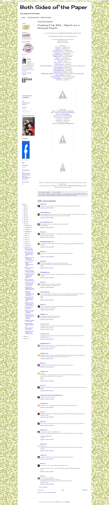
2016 (25, 214)
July (26, 235)
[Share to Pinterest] (60, 192)
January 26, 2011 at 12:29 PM (47, 237)
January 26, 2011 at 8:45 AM (46, 217)
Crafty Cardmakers (60, 75)
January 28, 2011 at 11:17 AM (47, 367)
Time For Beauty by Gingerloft (65, 111)
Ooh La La (59, 80)
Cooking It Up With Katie (66, 33)
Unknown (42, 353)
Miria (41, 421)
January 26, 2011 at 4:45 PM (46, 277)
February (27, 245)
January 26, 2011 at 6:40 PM (47, 287)
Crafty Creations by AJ (45, 436)
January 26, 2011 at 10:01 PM (47, 309)
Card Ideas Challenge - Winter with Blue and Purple (29, 293)
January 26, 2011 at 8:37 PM (46, 300)
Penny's (58, 48)
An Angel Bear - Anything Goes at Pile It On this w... (29, 288)
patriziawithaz (44, 343)
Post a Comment (43, 487)
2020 (25, 206)
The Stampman (58, 67)
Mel (41, 476)
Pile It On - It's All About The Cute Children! (29, 311)
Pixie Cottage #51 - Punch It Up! (29, 328)
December (27, 225)
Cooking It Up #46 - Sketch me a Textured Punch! (29, 259)
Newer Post (41, 490)
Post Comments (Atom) (50, 492)
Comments (26, 111)
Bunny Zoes (57, 62)
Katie (29, 59)
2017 (25, 212)
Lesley (42, 455)
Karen (41, 251)
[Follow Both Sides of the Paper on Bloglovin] (26, 98)
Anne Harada (43, 292)
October (27, 229)
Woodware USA (58, 50)
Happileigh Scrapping (47, 73)
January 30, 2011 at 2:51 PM (46, 450)
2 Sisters (60, 61)
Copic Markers (66, 114)
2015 (25, 216)
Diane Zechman (26, 174)
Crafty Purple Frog (59, 70)
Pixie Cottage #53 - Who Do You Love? (30, 280)
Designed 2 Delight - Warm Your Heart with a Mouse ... (29, 275)
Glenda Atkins (44, 212)
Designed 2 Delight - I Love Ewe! (29, 321)
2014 (25, 217)
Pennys (53, 195)
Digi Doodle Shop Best (75, 194)
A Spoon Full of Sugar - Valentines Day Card (29, 263)
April (26, 241)
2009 (25, 338)
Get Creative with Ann (46, 66)
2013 (25, 219)
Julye (41, 363)
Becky (41, 232)
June (26, 237)
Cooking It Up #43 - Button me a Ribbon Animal (29, 332)
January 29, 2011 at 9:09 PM (47, 417)
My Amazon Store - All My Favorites (39, 17)
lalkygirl (42, 314)
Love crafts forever (45, 222)
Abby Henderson (26, 173)
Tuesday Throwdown (59, 69)
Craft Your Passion (55, 76)
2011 (25, 223)
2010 (25, 336)
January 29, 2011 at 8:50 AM (47, 390)
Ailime (57, 501)
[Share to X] (57, 192)
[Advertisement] (26, 194)
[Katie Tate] (26, 158)
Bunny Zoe (53, 194)
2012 (25, 221)
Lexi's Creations (59, 64)
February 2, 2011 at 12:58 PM (47, 484)
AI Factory (58, 47)
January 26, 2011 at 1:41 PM (46, 268)
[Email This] (55, 192)
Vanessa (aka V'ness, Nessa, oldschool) (50, 395)
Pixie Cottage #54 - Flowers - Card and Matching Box (29, 253)
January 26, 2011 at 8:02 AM (47, 208)
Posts (25, 109)
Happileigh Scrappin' (45, 241)
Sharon (42, 444)
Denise (42, 204)
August (27, 233)
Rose (41, 282)
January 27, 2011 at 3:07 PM (46, 348)
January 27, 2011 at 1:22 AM (46, 319)
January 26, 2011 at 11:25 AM (47, 227)
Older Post (85, 490)
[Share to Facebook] (58, 192)
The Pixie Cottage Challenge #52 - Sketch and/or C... (29, 304)
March (26, 243)
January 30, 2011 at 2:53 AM (46, 439)
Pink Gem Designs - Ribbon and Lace (30, 271)
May (26, 239)
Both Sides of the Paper (53, 7)
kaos (41, 463)
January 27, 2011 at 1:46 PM (46, 339)
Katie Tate (23, 140)
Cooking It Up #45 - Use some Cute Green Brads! (29, 284)
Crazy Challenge (57, 78)
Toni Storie (25, 179)
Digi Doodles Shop (58, 55)
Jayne (41, 304)
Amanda (42, 430)
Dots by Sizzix (68, 115)
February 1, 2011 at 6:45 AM (46, 459)
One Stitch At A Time (58, 52)
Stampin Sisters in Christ (60, 72)
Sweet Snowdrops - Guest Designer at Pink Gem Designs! (30, 316)
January (27, 247)
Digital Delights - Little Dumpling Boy (29, 325)
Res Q (57, 58)
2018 (25, 210)
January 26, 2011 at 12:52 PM (47, 256)
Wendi (42, 261)
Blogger (68, 501)
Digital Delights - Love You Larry (29, 249)
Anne (41, 385)
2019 (25, 208)
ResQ (56, 195)
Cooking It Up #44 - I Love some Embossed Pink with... (29, 299)
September (27, 231)
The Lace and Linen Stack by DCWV (65, 112)
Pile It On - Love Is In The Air (29, 268)
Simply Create (57, 56)
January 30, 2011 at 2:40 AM (47, 425)
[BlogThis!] (56, 192)
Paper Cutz (58, 53)
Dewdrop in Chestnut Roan (66, 123)
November (27, 227)
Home (23, 17)
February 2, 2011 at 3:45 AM (46, 471)
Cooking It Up (59, 194)
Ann (41, 411)
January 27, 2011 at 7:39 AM (46, 329)
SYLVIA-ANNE (43, 272)
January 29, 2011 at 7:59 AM (46, 381)
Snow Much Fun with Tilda (29, 308)
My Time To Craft (59, 59)
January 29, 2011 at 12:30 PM (47, 399)
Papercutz (49, 195)
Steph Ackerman (26, 177)
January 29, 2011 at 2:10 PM (46, 407)
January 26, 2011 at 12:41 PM (47, 247)
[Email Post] (53, 192)
